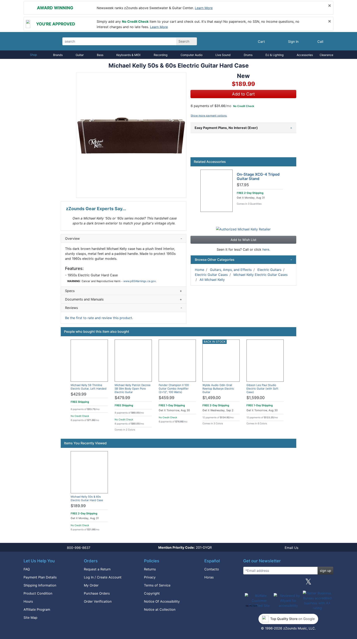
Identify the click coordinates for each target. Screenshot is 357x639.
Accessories (305, 55)
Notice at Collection (159, 609)
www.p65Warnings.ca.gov (139, 281)
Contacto (211, 569)
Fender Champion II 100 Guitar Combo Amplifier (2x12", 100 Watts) (174, 388)
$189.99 (78, 506)
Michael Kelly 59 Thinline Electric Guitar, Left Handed (88, 386)
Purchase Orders (97, 593)
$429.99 (78, 394)
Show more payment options (209, 115)
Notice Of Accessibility (162, 601)
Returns (150, 569)
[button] (131, 135)
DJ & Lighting (274, 55)
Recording (161, 55)
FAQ (27, 569)
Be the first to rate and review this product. (99, 318)
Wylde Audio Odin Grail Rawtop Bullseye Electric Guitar (218, 388)
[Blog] (248, 583)
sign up (325, 571)
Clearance (326, 55)
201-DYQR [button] (185, 547)
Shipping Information (40, 585)
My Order (91, 585)
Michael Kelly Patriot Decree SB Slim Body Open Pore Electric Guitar (133, 388)
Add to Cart (243, 94)
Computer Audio (191, 55)
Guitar (80, 55)
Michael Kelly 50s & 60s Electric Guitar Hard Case (87, 498)
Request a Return (97, 569)
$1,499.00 (211, 398)
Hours (28, 601)
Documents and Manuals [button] (123, 299)
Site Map (30, 617)
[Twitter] (308, 583)
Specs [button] (123, 290)
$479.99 (122, 398)
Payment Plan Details (40, 577)
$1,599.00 (255, 398)
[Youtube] (329, 583)
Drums (248, 55)
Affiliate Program (37, 609)
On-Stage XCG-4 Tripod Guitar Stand (258, 176)
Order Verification (98, 601)
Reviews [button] (123, 307)
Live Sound (223, 55)
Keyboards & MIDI (128, 55)
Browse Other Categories (243, 259)
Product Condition (38, 593)
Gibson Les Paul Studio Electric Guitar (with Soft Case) (262, 388)
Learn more (204, 8)
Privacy (150, 577)
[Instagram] (288, 583)
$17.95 (243, 185)
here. (266, 249)
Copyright (152, 593)
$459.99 (166, 398)
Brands (58, 55)
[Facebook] (268, 583)
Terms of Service (157, 585)
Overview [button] (123, 238)
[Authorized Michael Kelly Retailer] (243, 229)
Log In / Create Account (102, 577)
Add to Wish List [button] (243, 240)
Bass (100, 55)
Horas (209, 577)
